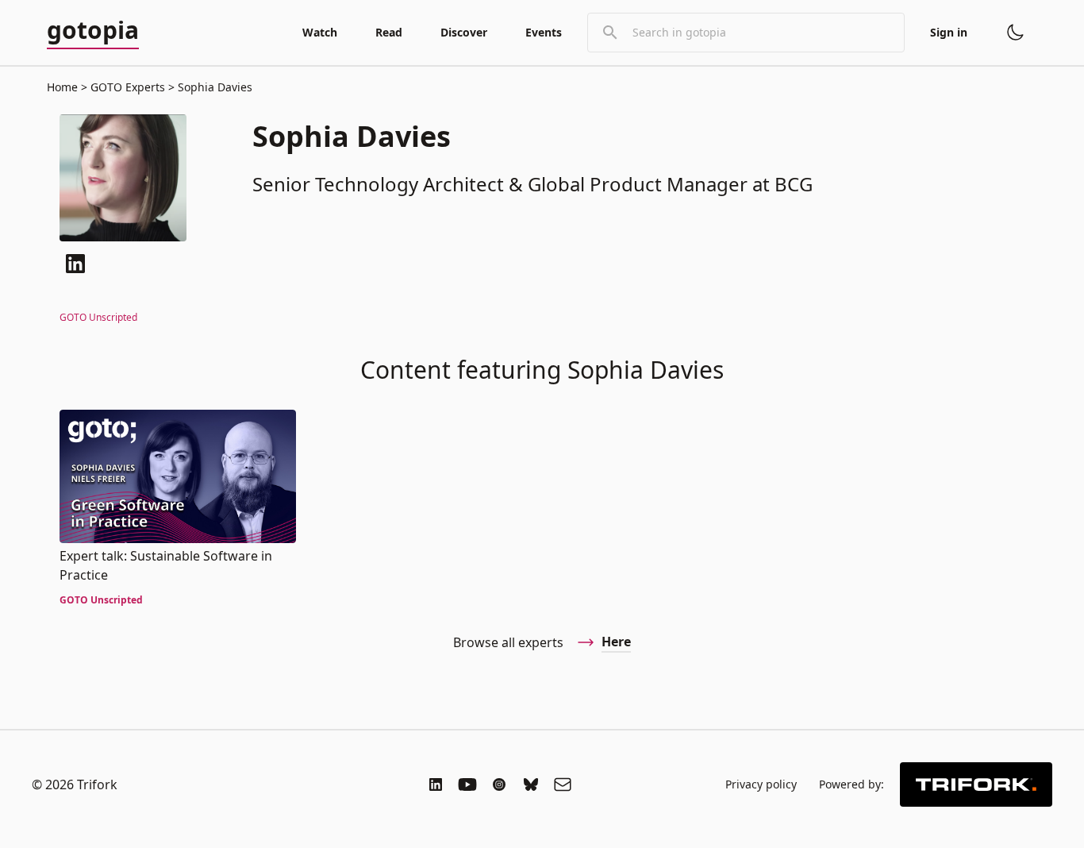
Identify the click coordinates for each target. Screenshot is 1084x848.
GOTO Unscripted (98, 317)
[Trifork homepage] (976, 784)
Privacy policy (761, 784)
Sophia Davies (213, 86)
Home (62, 86)
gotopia (93, 31)
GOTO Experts (127, 86)
